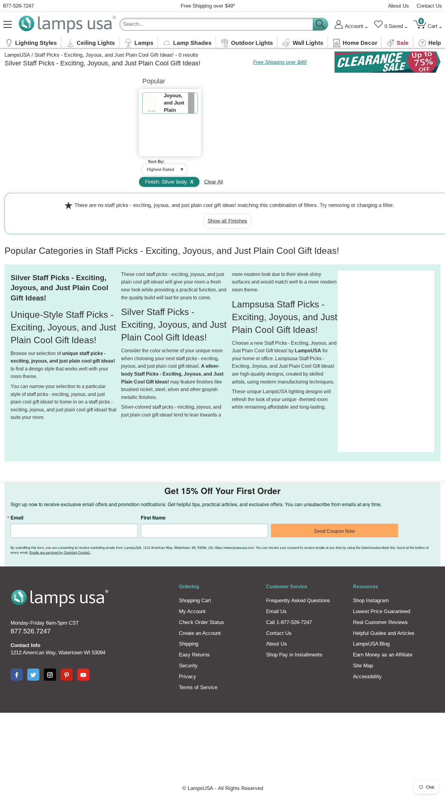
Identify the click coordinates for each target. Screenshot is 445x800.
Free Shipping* (208, 6)
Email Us (276, 611)
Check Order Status (201, 622)
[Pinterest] (67, 675)
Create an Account (200, 633)
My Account (192, 611)
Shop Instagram (371, 600)
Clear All (213, 182)
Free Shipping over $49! (280, 62)
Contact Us (429, 6)
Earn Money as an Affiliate (382, 655)
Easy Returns (194, 655)
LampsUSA (17, 55)
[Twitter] (33, 675)
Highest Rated (160, 169)
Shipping (188, 644)
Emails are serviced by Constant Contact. (60, 552)
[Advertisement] (362, 361)
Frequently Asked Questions (298, 600)
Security (188, 666)
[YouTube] (83, 675)
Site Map (363, 666)
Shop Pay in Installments (294, 655)
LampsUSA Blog (371, 644)
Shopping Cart (195, 600)
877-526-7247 (18, 6)
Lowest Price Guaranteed (381, 611)
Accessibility (367, 676)
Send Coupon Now (334, 531)
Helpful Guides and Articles (383, 633)
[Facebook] (17, 675)
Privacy (187, 676)
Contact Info (25, 645)
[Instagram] (50, 675)
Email (17, 517)
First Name (153, 517)
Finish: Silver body (169, 182)
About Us (398, 6)
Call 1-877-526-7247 (289, 622)
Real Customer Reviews (380, 622)
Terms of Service (198, 687)
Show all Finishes (227, 221)
